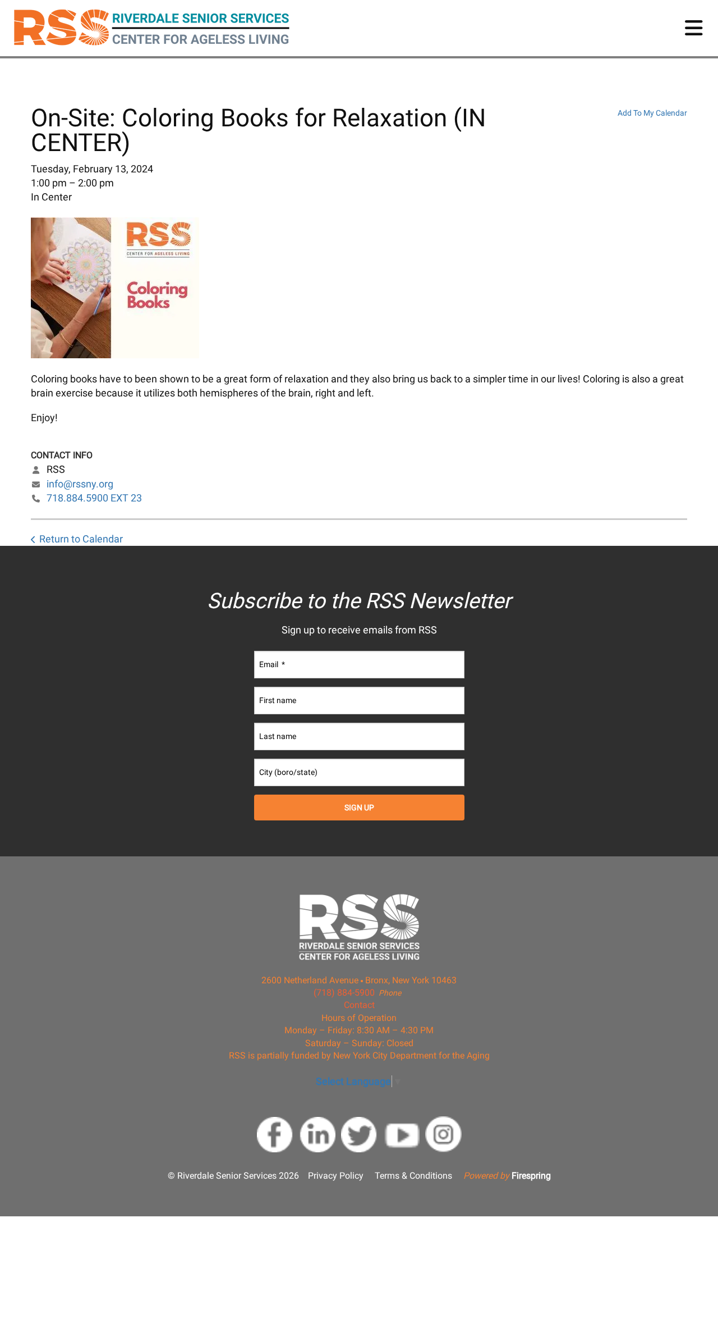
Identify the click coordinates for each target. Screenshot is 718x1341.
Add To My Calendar (652, 112)
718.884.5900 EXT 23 (94, 498)
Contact (359, 1005)
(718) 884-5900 (344, 992)
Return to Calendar (81, 539)
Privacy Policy (335, 1175)
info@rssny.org (80, 484)
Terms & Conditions (413, 1175)
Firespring (531, 1175)
